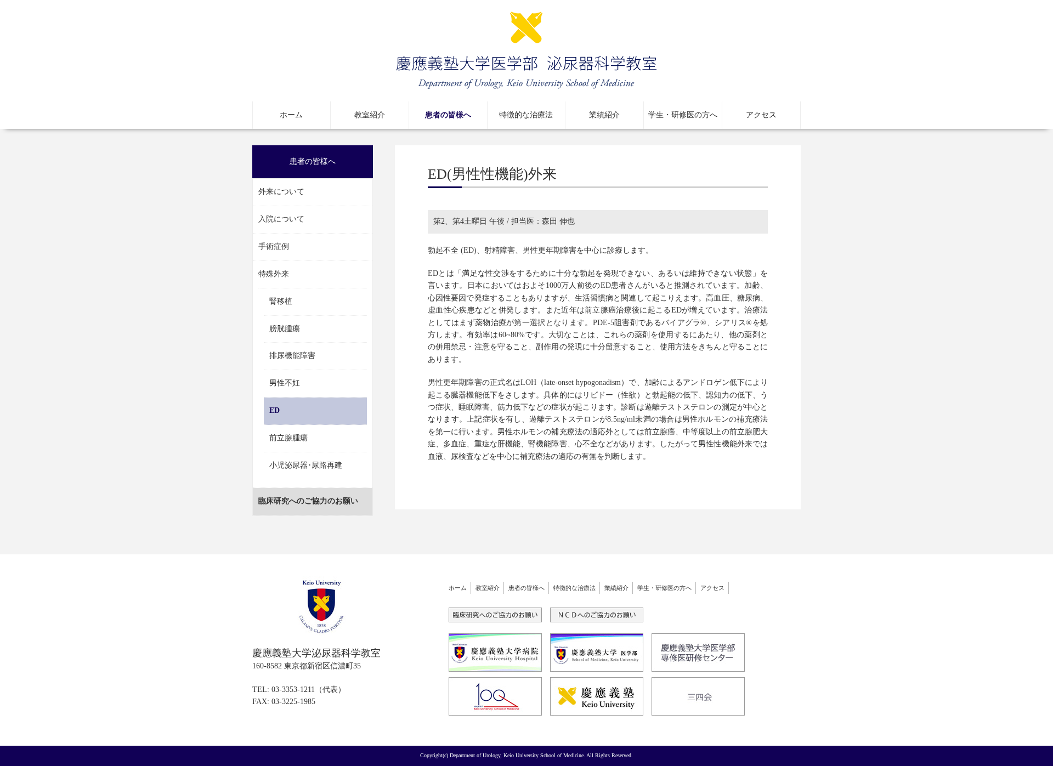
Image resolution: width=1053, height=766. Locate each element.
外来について (281, 192)
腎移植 (280, 301)
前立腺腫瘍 (288, 438)
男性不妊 (284, 383)
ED (274, 410)
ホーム (291, 115)
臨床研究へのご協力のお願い (308, 501)
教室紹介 (369, 115)
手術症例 (273, 246)
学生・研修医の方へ (682, 115)
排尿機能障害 (292, 355)
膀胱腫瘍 (284, 329)
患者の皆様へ (448, 115)
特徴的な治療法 (526, 115)
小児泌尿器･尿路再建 (305, 465)
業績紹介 (604, 115)
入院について (281, 219)
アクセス (761, 115)
